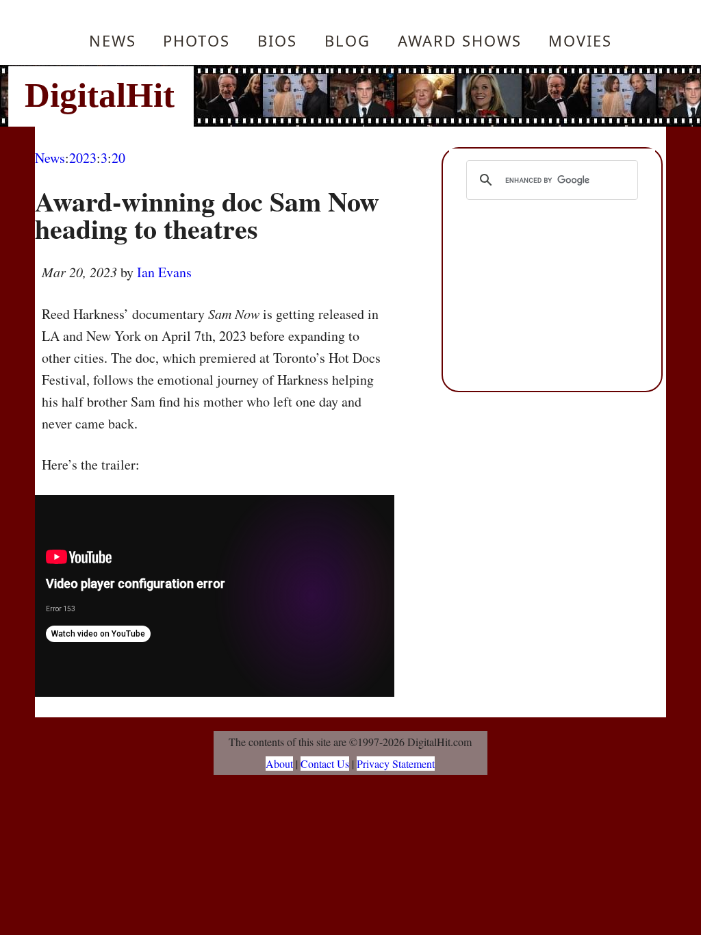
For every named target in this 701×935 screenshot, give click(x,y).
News (112, 40)
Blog (347, 40)
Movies (580, 40)
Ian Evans (164, 272)
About (279, 763)
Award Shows (460, 40)
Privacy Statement (396, 763)
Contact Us (325, 763)
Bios (277, 40)
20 (118, 158)
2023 (83, 158)
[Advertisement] (443, 96)
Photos (196, 40)
